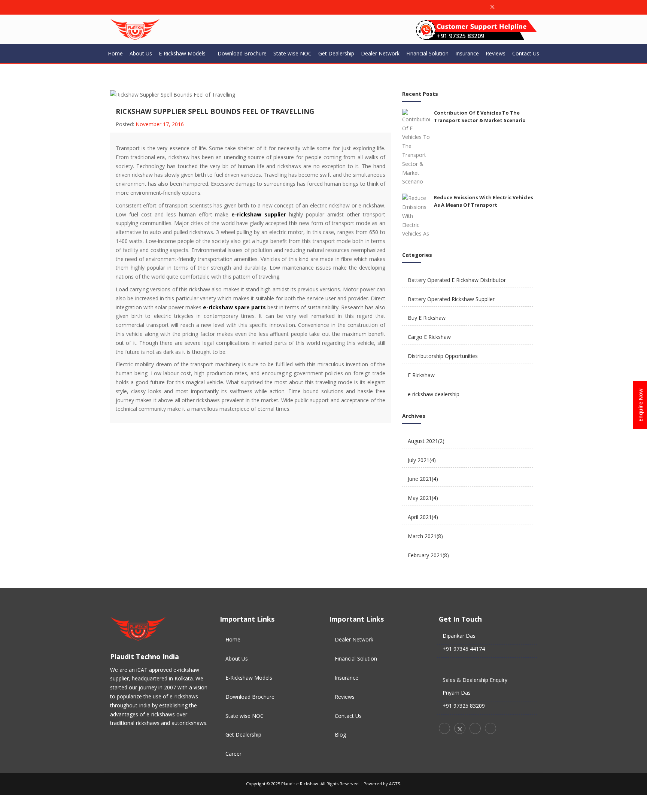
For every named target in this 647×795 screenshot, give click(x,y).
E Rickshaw (421, 375)
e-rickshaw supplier (258, 214)
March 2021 (425, 536)
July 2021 (422, 460)
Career (233, 753)
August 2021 (426, 440)
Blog (340, 734)
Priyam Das (457, 692)
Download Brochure (242, 53)
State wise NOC (292, 53)
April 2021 (423, 517)
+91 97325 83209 (460, 36)
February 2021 (428, 555)
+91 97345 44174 (464, 648)
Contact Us (525, 53)
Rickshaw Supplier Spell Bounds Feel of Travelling (215, 111)
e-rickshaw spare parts (234, 307)
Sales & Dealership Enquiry (475, 679)
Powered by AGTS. (382, 783)
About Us (141, 53)
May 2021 (423, 497)
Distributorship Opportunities (443, 355)
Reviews (495, 53)
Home (115, 53)
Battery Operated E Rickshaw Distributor (457, 279)
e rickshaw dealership (433, 394)
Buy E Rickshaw (427, 317)
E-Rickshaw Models (182, 53)
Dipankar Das (459, 635)
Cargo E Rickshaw (429, 336)
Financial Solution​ (427, 53)
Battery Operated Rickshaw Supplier (451, 299)
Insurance (467, 53)
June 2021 (423, 478)
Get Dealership (336, 53)
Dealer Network (380, 53)
